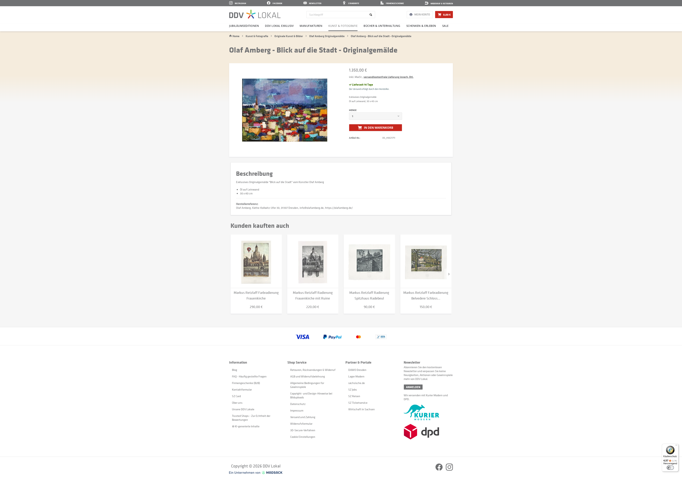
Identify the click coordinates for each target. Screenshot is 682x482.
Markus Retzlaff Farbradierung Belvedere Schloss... (425, 295)
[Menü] (676, 446)
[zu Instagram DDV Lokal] (449, 470)
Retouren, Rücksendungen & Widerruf (312, 370)
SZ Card (236, 396)
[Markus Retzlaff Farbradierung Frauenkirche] (256, 261)
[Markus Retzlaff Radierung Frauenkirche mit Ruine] (313, 261)
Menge (352, 110)
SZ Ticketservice (357, 403)
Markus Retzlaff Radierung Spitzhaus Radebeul (369, 295)
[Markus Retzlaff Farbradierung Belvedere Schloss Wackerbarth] (426, 261)
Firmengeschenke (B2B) (246, 383)
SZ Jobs (352, 389)
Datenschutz (297, 404)
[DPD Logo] (428, 432)
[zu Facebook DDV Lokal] (439, 470)
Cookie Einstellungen (302, 437)
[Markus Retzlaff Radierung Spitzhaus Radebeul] (369, 261)
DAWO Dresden (357, 370)
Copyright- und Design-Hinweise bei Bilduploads (311, 395)
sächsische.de (356, 383)
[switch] (670, 467)
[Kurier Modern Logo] (428, 412)
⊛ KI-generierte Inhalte (245, 426)
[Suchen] (371, 14)
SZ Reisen (354, 396)
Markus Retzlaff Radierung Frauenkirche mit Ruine (313, 295)
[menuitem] (340, 14)
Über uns (237, 403)
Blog (234, 370)
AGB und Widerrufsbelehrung (307, 376)
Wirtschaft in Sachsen (361, 409)
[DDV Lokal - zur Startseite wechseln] (255, 14)
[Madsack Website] (255, 472)
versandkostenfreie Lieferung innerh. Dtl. (388, 77)
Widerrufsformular (301, 424)
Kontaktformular (242, 389)
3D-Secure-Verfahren (302, 430)
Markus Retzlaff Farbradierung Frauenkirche (256, 295)
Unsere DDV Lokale (243, 409)
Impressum (296, 410)
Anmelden (413, 387)
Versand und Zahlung (302, 417)
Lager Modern (356, 376)
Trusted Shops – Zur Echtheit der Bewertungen (251, 418)
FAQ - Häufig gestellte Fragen (249, 376)
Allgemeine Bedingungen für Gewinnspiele (307, 385)
